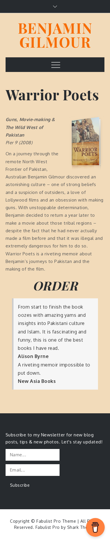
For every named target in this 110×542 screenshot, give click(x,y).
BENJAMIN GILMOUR (55, 34)
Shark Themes (81, 527)
